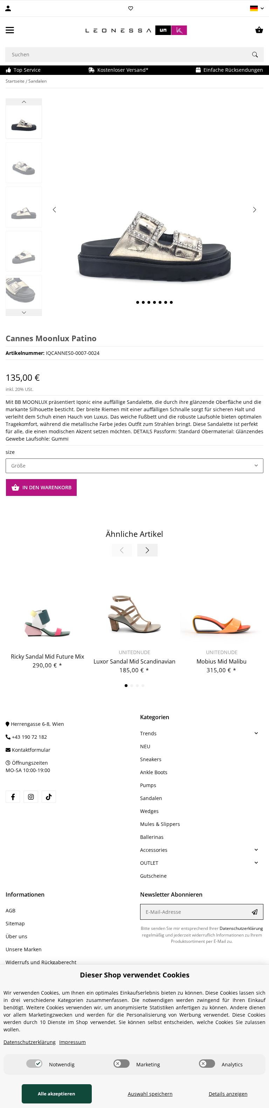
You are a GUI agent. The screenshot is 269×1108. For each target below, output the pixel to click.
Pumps (148, 785)
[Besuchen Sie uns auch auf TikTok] (49, 797)
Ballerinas (152, 837)
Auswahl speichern (150, 1094)
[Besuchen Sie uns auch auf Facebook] (13, 797)
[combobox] (134, 465)
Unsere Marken (24, 949)
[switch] (34, 1063)
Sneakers (150, 759)
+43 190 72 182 (29, 737)
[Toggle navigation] (10, 30)
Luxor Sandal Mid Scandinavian (134, 661)
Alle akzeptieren (56, 1094)
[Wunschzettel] (130, 8)
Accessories (153, 850)
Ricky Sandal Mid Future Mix (47, 656)
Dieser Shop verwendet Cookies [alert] (134, 975)
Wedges (149, 811)
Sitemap (15, 923)
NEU (145, 746)
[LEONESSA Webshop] (134, 30)
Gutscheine (153, 875)
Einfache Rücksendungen (232, 69)
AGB (10, 910)
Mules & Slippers (160, 824)
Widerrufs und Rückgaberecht (41, 962)
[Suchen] (255, 54)
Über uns (16, 936)
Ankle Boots (153, 772)
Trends (148, 733)
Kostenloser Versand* (122, 69)
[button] (257, 8)
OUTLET (149, 863)
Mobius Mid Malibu (221, 661)
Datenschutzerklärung (241, 928)
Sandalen (151, 798)
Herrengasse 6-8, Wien (36, 724)
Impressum (72, 1042)
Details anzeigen (228, 1094)
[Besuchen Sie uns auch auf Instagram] (30, 797)
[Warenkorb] (259, 30)
